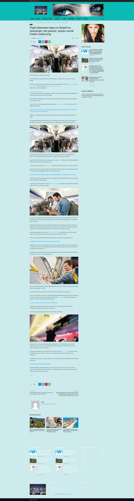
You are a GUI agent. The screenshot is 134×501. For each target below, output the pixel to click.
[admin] (31, 38)
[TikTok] (89, 487)
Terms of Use (71, 84)
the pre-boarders (54, 183)
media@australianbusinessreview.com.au (64, 494)
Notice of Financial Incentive (54, 86)
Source (31, 375)
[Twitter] (43, 41)
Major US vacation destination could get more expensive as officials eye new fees (37, 430)
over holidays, (64, 351)
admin (34, 38)
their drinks (60, 297)
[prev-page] (30, 435)
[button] (102, 18)
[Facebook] (39, 41)
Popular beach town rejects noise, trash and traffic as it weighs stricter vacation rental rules (70, 430)
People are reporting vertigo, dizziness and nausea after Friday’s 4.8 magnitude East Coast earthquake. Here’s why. (93, 95)
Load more (92, 85)
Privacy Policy (33, 86)
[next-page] (33, 435)
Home (31, 22)
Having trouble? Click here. (36, 91)
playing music (48, 165)
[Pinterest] (46, 41)
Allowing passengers (54, 232)
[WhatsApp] (49, 41)
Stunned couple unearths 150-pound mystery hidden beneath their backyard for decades (53, 430)
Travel (34, 22)
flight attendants (60, 104)
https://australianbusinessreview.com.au (48, 404)
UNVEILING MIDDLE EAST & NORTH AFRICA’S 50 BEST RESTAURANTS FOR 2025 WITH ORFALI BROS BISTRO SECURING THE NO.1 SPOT (67, 394)
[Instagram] (86, 487)
